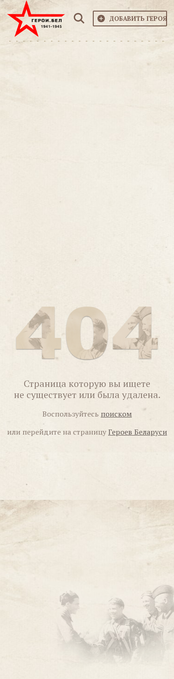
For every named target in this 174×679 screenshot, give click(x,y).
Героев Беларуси (137, 432)
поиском (116, 414)
